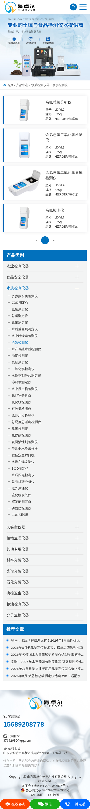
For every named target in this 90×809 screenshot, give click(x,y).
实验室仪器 (16, 527)
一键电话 (78, 804)
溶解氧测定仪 (21, 382)
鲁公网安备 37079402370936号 (47, 790)
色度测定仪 (20, 362)
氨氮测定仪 (20, 309)
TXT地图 (53, 795)
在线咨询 (18, 804)
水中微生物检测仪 (25, 389)
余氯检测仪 (60, 85)
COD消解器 (20, 514)
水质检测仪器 (40, 85)
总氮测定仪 (20, 322)
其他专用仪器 (18, 549)
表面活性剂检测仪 (25, 442)
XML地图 (37, 795)
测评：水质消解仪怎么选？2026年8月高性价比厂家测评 (47, 640)
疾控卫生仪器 (18, 592)
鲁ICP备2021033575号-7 (51, 786)
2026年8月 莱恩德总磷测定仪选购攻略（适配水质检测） (47, 676)
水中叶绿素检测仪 (25, 336)
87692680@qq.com (17, 740)
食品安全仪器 (18, 277)
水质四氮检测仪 (23, 475)
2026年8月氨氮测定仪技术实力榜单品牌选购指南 (47, 647)
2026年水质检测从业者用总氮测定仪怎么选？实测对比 (47, 668)
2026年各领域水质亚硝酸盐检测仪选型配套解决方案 (47, 654)
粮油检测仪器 (18, 603)
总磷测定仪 (20, 316)
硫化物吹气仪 (21, 495)
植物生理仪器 (18, 537)
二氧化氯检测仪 (23, 369)
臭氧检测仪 (20, 428)
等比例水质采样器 (25, 448)
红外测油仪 (20, 488)
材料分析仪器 (18, 559)
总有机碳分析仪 (23, 481)
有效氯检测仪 (21, 408)
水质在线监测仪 (23, 461)
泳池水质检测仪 (23, 415)
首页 (10, 85)
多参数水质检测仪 (25, 296)
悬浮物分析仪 (21, 395)
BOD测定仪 (20, 468)
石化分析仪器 (18, 581)
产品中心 (22, 85)
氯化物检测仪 (21, 402)
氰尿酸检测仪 (21, 435)
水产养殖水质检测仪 (26, 349)
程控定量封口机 (23, 455)
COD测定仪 (20, 302)
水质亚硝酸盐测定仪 (26, 375)
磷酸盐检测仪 (21, 508)
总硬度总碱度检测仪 (26, 422)
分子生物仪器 (18, 614)
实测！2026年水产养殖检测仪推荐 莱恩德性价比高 (46, 661)
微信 (48, 804)
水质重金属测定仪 (25, 329)
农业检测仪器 (18, 266)
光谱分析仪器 (18, 571)
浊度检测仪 (20, 355)
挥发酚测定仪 (21, 501)
